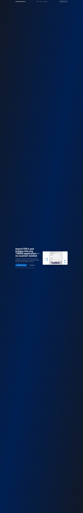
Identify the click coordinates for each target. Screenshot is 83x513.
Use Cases (45, 1)
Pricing (41, 1)
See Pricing (31, 265)
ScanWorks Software (20, 1)
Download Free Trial (63, 1)
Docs (38, 1)
